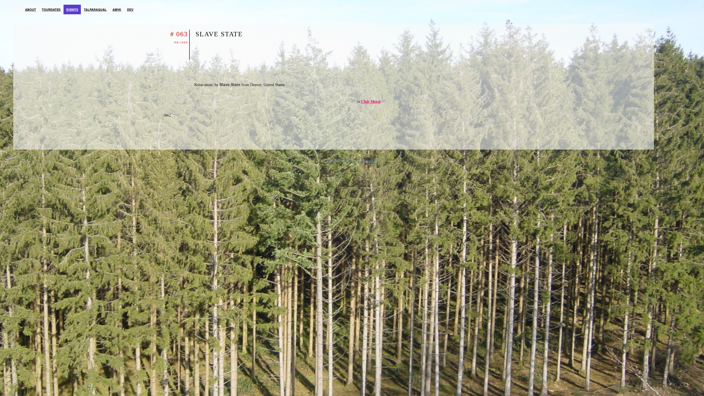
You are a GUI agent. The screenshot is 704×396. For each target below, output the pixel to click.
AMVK (116, 9)
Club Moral (371, 101)
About (30, 9)
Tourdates (51, 9)
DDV (130, 9)
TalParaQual (95, 9)
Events (72, 9)
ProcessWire (369, 161)
